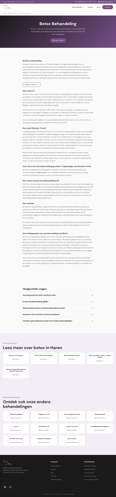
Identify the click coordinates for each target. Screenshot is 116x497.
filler (27, 266)
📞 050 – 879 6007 (84, 2)
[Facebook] (5, 487)
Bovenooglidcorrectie (91, 479)
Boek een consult (58, 40)
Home (5, 13)
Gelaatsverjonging (90, 476)
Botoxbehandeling (90, 466)
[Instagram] (10, 487)
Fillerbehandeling (89, 469)
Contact (108, 7)
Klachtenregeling (56, 479)
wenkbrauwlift (41, 172)
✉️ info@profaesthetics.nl (105, 2)
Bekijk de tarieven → (31, 84)
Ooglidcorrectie (89, 473)
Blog (98, 7)
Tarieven (90, 7)
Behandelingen (77, 7)
